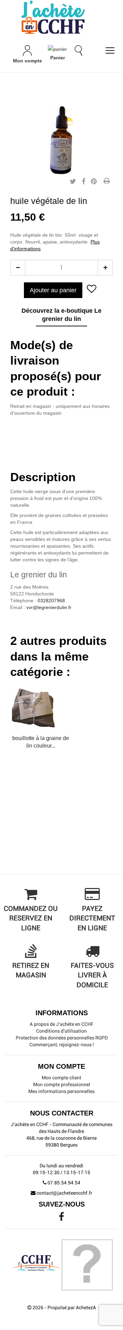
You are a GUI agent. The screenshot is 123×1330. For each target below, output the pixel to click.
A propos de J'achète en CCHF (62, 1024)
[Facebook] (61, 1218)
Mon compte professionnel (61, 1084)
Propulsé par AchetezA (71, 1307)
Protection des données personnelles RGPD (62, 1037)
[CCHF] (61, 17)
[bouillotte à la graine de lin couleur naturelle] (40, 708)
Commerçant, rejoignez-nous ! (61, 1044)
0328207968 (51, 600)
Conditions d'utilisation (61, 1031)
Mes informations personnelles (61, 1091)
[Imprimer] (106, 181)
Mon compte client (61, 1077)
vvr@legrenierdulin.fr (48, 607)
